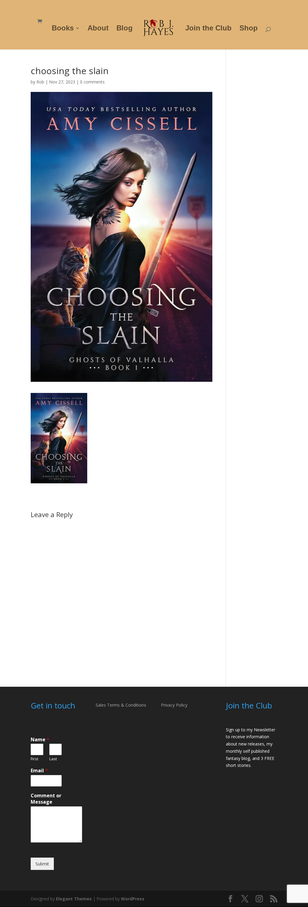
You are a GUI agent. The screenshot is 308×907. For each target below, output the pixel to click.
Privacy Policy (174, 705)
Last (53, 758)
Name (40, 739)
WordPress (132, 899)
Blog (124, 29)
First (34, 758)
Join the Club (208, 29)
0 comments (92, 82)
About (98, 29)
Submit (42, 864)
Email (39, 770)
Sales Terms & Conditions (121, 705)
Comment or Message (46, 798)
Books (63, 29)
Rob (40, 82)
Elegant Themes (74, 899)
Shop (248, 29)
